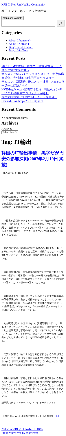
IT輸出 (38, 429)
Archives (6, 128)
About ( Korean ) (19, 43)
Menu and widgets (12, 18)
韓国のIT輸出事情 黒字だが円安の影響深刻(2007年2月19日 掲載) (32, 158)
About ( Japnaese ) (19, 40)
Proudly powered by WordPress (19, 432)
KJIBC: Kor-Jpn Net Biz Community (23, 4)
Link (57, 416)
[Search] (61, 23)
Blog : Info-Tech (18, 50)
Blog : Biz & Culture (21, 47)
